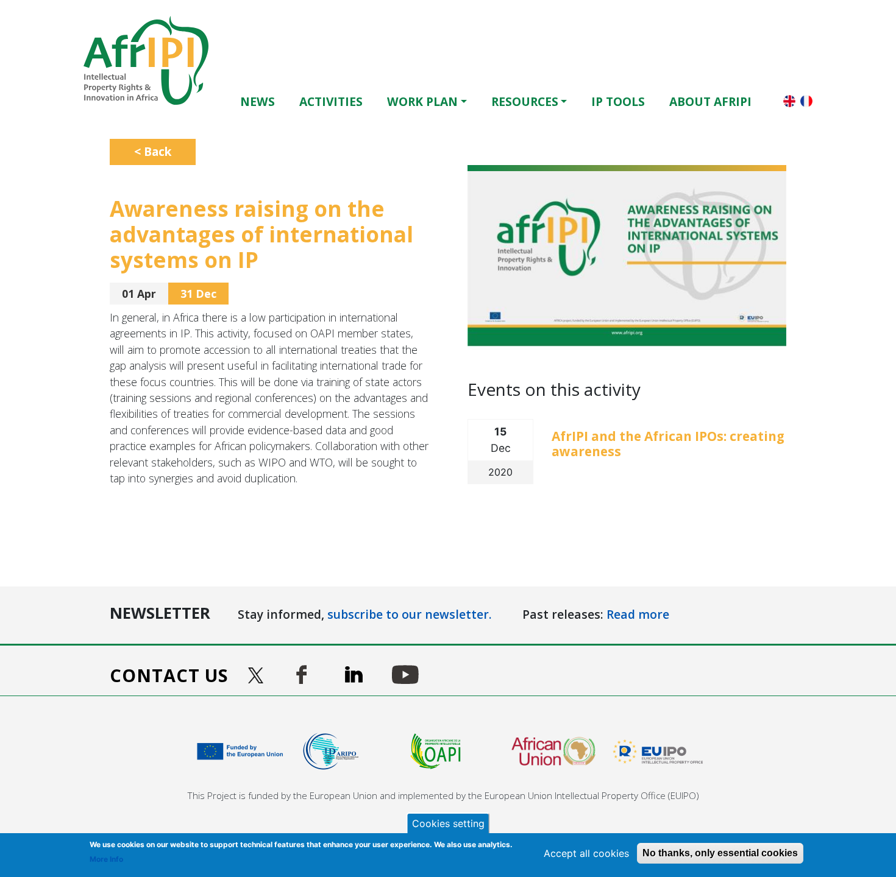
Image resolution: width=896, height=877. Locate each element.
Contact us (169, 675)
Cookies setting (448, 823)
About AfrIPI (710, 101)
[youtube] (405, 674)
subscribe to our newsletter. (409, 614)
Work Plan (422, 101)
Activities (331, 101)
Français (806, 101)
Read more (637, 614)
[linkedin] (353, 674)
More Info (106, 859)
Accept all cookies (586, 853)
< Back (152, 151)
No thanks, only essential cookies (720, 853)
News (257, 101)
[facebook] (301, 674)
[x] (257, 675)
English (789, 101)
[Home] (151, 60)
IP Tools (618, 101)
